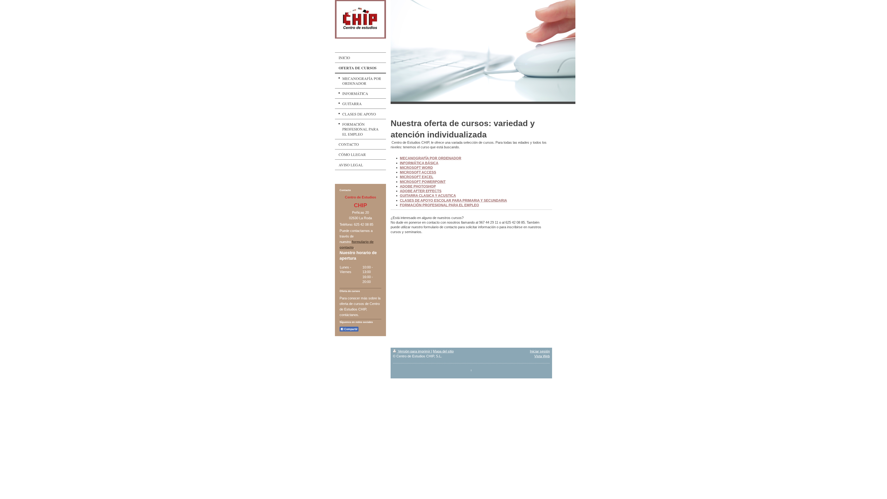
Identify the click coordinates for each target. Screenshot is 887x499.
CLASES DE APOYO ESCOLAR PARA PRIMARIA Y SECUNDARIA (453, 200)
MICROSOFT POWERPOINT (423, 182)
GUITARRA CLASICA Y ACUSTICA (428, 196)
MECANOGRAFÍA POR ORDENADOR (430, 158)
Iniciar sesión (540, 351)
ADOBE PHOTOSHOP (418, 186)
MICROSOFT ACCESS (418, 172)
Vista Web (542, 356)
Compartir (350, 329)
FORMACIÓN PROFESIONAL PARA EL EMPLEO (439, 205)
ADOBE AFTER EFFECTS (420, 191)
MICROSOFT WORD (416, 168)
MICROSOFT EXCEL (416, 177)
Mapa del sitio (443, 351)
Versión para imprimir (414, 351)
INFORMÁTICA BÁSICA (419, 163)
